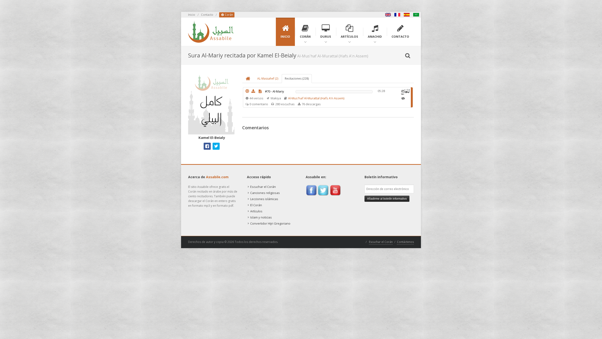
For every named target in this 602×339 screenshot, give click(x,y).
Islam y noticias (261, 217)
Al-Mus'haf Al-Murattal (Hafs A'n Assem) (316, 98)
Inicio (191, 15)
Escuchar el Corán (263, 187)
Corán (228, 15)
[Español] (407, 15)
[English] (388, 15)
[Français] (397, 15)
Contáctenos (405, 242)
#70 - (274, 91)
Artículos (256, 211)
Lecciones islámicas (264, 199)
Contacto (207, 15)
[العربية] (416, 15)
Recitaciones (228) (297, 79)
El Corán (256, 205)
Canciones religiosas (265, 193)
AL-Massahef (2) (267, 79)
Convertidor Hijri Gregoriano (270, 223)
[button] (247, 91)
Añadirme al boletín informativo (387, 198)
